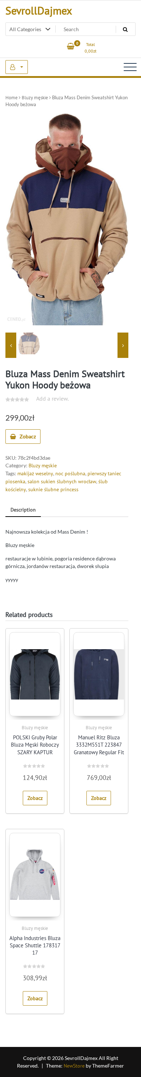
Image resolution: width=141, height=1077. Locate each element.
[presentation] (10, 345)
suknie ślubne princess (53, 489)
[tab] (23, 510)
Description (23, 509)
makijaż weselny (35, 473)
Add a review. (52, 398)
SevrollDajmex (38, 10)
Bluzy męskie (35, 98)
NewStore (74, 1066)
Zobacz (28, 436)
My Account (16, 67)
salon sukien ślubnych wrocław (61, 481)
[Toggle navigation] (130, 67)
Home (11, 98)
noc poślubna (70, 473)
